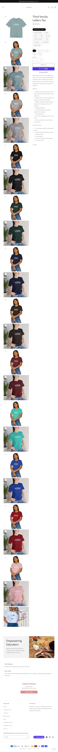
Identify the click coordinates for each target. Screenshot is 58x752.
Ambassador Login (8, 725)
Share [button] (35, 144)
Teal (47, 39)
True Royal (36, 42)
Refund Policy (7, 716)
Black (47, 32)
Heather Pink (37, 45)
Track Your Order (7, 709)
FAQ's (5, 719)
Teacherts (24, 748)
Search (5, 706)
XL (47, 50)
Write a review (29, 692)
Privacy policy (36, 748)
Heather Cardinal (38, 39)
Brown (48, 35)
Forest (35, 35)
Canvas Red (45, 42)
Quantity (34, 57)
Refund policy (29, 748)
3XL (40, 54)
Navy (42, 35)
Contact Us (6, 713)
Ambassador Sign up (8, 722)
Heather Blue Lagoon (39, 29)
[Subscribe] (27, 737)
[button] (3, 7)
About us (6, 728)
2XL (35, 54)
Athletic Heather (38, 32)
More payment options (43, 72)
